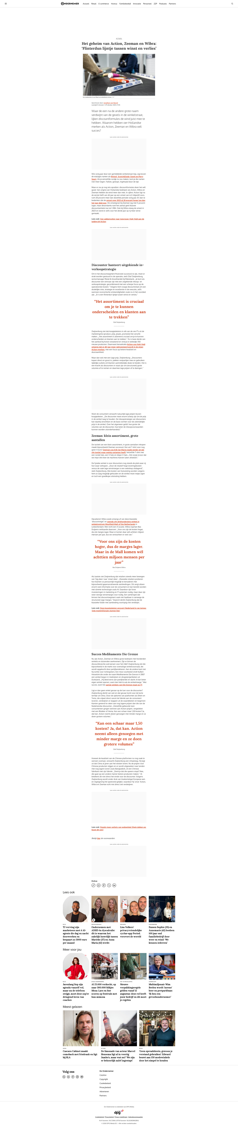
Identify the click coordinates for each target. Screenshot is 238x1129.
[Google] (63, 1076)
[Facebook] (72, 1076)
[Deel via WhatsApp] (98, 885)
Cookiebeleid (99, 1117)
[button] (121, 1117)
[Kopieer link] (93, 885)
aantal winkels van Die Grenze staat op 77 (124, 685)
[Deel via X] (109, 885)
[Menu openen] (5, 3)
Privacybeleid (109, 1117)
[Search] (232, 3)
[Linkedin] (68, 1076)
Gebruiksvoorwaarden (135, 1117)
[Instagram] (77, 1076)
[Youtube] (81, 1076)
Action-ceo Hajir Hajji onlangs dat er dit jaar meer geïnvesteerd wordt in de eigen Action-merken (118, 347)
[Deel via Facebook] (104, 885)
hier (98, 838)
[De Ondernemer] (70, 3)
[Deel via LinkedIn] (114, 885)
